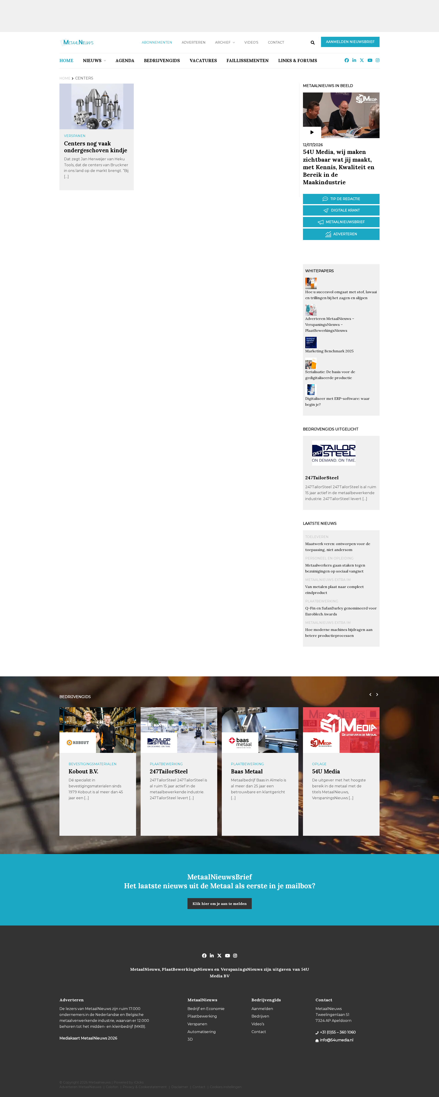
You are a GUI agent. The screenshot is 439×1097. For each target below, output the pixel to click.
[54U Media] (240, 742)
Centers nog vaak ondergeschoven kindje (95, 147)
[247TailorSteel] (333, 472)
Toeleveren (317, 537)
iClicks (139, 1082)
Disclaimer (179, 1087)
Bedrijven (260, 1016)
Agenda (124, 60)
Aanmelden (262, 1009)
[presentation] (369, 695)
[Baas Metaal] (158, 742)
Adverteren (194, 42)
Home (66, 60)
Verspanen (75, 136)
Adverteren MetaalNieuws (80, 1087)
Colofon (112, 1087)
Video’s (251, 42)
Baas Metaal (166, 771)
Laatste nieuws (320, 523)
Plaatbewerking (321, 601)
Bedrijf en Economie (206, 1009)
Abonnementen (157, 42)
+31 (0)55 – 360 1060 (338, 1032)
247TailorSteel (322, 477)
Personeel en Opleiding (329, 558)
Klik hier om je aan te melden (220, 903)
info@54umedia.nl (336, 1040)
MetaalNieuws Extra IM (328, 580)
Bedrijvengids (162, 60)
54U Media (245, 771)
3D (190, 1039)
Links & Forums (297, 60)
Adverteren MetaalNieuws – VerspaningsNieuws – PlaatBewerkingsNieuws (329, 324)
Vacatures (203, 60)
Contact (276, 42)
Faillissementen (248, 60)
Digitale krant (345, 210)
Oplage (238, 764)
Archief (222, 42)
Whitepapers (319, 271)
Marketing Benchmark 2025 (329, 351)
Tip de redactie (345, 199)
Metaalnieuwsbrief (345, 222)
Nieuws (92, 60)
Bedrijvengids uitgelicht (331, 429)
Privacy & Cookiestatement (145, 1087)
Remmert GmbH (334, 771)
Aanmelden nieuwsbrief (350, 42)
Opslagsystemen (328, 764)
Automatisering (201, 1032)
